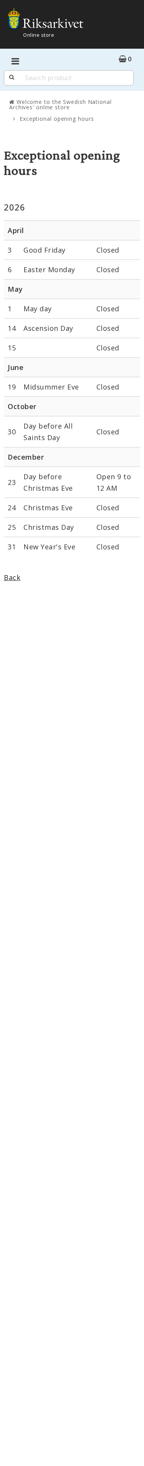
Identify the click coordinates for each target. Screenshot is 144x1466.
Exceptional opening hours (57, 118)
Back (12, 577)
